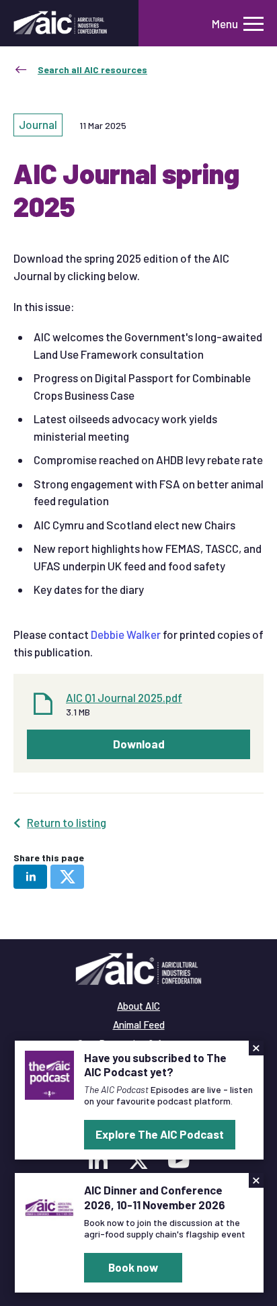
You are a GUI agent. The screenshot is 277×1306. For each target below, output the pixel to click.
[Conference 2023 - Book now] (49, 1206)
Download (139, 743)
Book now (133, 1267)
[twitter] (67, 877)
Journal (38, 124)
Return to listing (66, 822)
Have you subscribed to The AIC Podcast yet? (155, 1064)
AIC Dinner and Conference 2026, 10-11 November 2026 (154, 1197)
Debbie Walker (126, 634)
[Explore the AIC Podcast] (49, 1073)
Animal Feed (139, 1024)
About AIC (138, 1006)
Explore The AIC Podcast (159, 1134)
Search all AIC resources (92, 69)
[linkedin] (30, 877)
